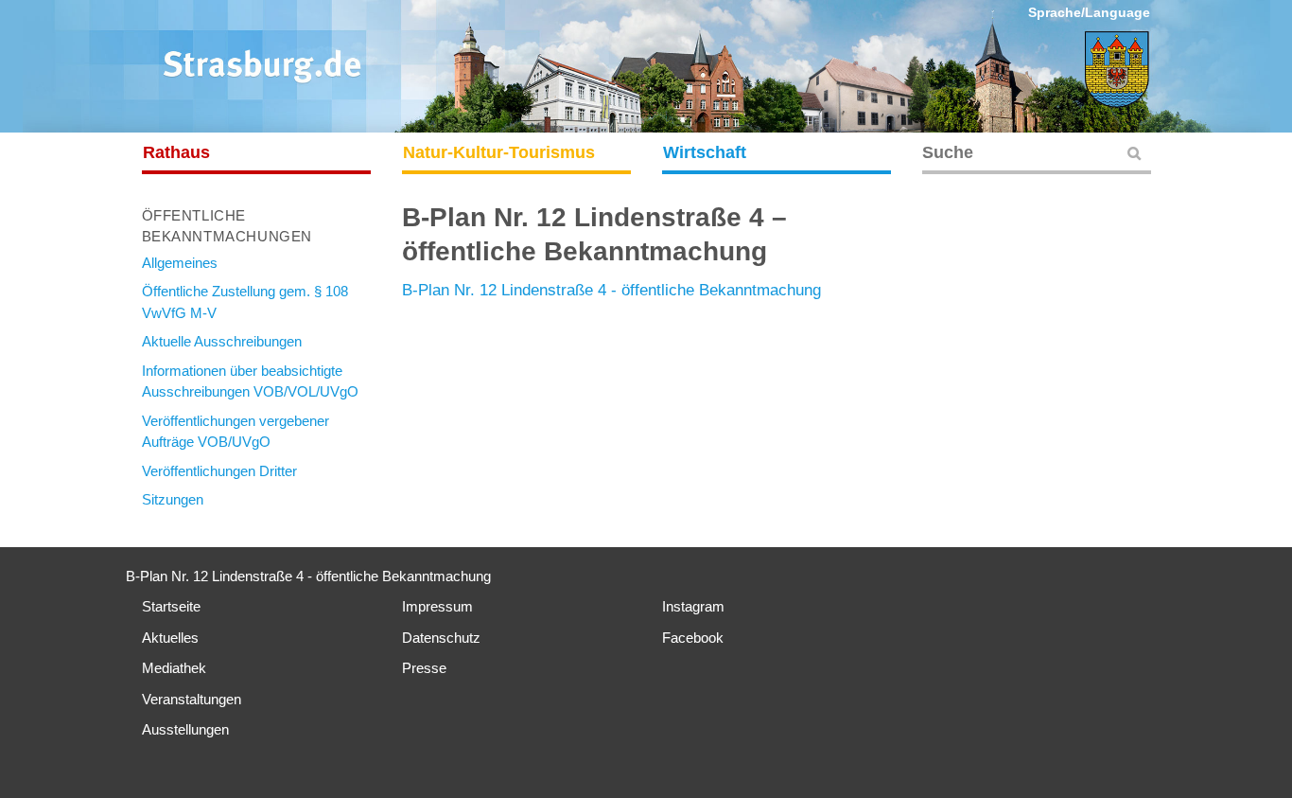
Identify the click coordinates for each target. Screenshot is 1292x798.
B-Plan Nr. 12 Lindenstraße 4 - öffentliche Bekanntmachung (611, 290)
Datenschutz (441, 638)
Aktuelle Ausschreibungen (222, 341)
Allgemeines (180, 263)
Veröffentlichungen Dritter (219, 471)
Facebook (693, 638)
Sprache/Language (1089, 12)
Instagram (693, 606)
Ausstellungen (185, 729)
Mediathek (174, 668)
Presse (424, 668)
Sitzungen (172, 499)
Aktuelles (170, 638)
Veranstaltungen (191, 699)
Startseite (171, 606)
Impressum (437, 606)
